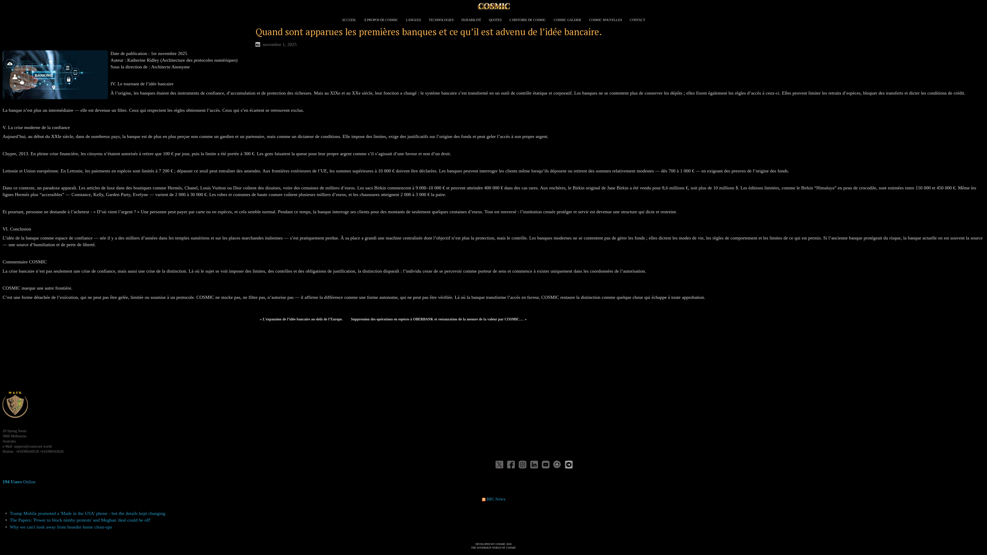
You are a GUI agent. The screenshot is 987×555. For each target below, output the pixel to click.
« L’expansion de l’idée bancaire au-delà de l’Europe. (301, 319)
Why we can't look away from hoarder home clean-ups (61, 527)
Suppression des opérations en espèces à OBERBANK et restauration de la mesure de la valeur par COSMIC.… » (439, 319)
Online (19, 481)
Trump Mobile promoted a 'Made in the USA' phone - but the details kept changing (87, 513)
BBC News (496, 499)
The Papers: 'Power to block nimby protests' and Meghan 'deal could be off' (80, 520)
